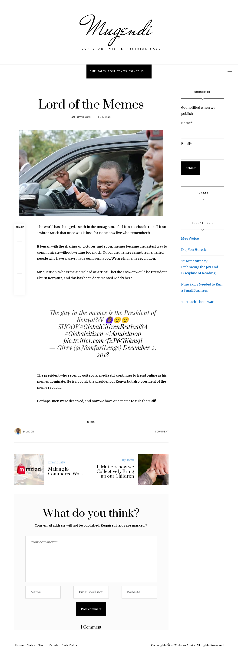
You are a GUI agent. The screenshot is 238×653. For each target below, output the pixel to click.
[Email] (19, 257)
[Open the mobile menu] (229, 71)
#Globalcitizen (83, 333)
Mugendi (119, 28)
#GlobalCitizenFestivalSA (113, 326)
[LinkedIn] (19, 279)
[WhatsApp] (19, 268)
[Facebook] (19, 236)
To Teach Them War (197, 302)
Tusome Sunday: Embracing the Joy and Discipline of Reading (199, 267)
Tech (111, 71)
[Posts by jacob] (18, 431)
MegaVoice (190, 238)
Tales (102, 71)
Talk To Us (136, 71)
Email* (186, 144)
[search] (148, 71)
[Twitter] (19, 246)
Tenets (122, 71)
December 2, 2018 (126, 351)
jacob (30, 431)
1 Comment (162, 431)
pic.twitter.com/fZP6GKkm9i (102, 340)
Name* (187, 123)
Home (92, 71)
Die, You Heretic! (194, 250)
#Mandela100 (123, 333)
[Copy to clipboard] (19, 289)
